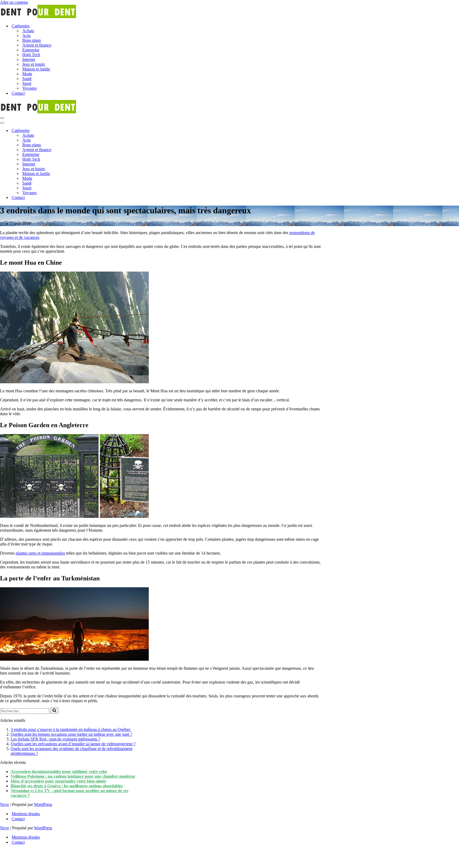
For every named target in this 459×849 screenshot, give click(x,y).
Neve (4, 804)
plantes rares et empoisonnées (40, 553)
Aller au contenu (14, 2)
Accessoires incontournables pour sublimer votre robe (59, 771)
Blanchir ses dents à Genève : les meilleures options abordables (67, 786)
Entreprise (30, 50)
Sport (26, 83)
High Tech (31, 54)
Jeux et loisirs (33, 64)
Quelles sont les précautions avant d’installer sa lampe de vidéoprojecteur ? (73, 744)
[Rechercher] (54, 710)
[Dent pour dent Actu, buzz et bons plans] (229, 12)
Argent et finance (36, 45)
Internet (28, 59)
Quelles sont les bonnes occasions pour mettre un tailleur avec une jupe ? (71, 734)
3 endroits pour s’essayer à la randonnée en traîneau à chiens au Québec (71, 729)
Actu (26, 35)
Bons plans (31, 40)
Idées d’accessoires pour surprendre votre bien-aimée (58, 781)
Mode (27, 74)
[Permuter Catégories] (93, 130)
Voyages (29, 88)
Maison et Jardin (36, 69)
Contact (18, 93)
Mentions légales (26, 813)
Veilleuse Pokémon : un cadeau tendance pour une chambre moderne (73, 776)
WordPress (43, 804)
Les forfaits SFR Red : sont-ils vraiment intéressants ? (55, 739)
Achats (28, 30)
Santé (27, 78)
